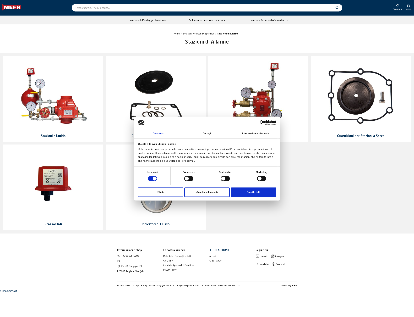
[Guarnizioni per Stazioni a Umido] (155, 95)
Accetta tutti (253, 192)
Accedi (212, 256)
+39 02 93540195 (130, 255)
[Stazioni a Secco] (258, 95)
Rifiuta (160, 192)
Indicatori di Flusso (156, 224)
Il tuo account (219, 250)
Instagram (280, 256)
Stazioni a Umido (53, 136)
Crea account (215, 260)
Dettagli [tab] (207, 133)
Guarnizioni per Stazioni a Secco (361, 136)
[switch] (188, 178)
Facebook (281, 264)
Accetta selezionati (207, 192)
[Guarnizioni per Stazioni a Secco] (360, 95)
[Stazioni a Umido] (53, 95)
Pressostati (53, 224)
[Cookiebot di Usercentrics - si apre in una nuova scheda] (262, 122)
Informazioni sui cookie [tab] (255, 133)
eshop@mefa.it (8, 291)
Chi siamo (168, 260)
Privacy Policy (169, 269)
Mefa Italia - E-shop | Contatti (177, 256)
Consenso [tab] (158, 133)
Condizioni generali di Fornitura (178, 265)
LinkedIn (263, 256)
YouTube (264, 264)
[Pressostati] (53, 183)
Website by (286, 285)
